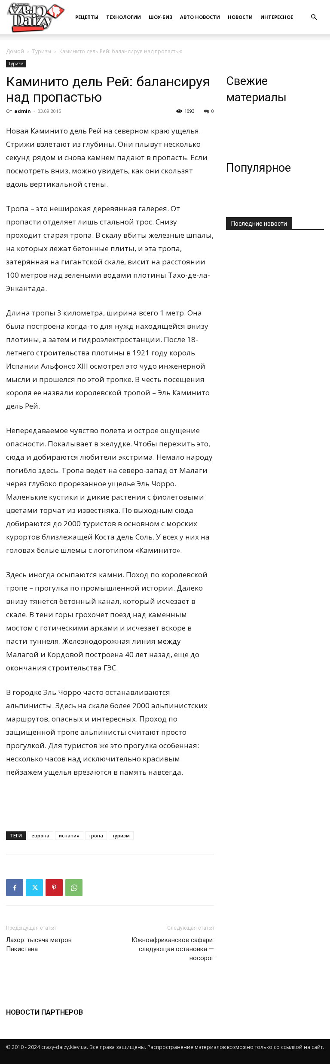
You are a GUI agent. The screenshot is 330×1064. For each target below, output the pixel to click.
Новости (240, 17)
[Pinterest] (54, 887)
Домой (15, 51)
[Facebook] (14, 887)
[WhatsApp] (73, 887)
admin (22, 111)
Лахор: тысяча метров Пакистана (39, 944)
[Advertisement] (110, 802)
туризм (121, 835)
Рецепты (86, 17)
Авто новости (200, 17)
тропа (96, 835)
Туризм (41, 51)
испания (69, 835)
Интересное (276, 17)
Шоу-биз (160, 17)
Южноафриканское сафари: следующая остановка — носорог (172, 949)
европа (40, 835)
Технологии (123, 17)
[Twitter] (34, 887)
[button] (313, 17)
